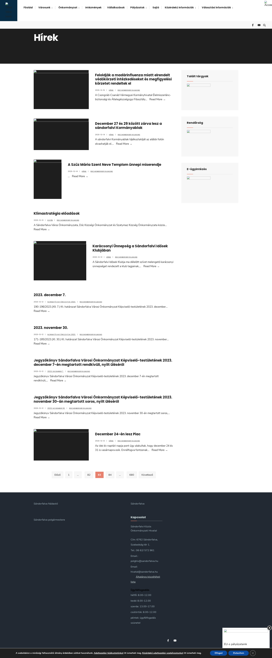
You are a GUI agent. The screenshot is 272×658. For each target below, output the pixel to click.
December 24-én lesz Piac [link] (118, 434)
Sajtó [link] (156, 7)
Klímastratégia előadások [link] (57, 213)
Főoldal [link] (28, 7)
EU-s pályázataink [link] (235, 644)
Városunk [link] (44, 7)
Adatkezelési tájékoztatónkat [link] (108, 653)
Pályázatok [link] (137, 7)
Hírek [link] (111, 90)
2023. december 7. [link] (50, 295)
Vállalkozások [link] (116, 7)
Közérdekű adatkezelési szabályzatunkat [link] (162, 653)
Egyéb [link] (50, 220)
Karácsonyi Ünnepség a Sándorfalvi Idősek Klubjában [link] (130, 248)
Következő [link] (147, 475)
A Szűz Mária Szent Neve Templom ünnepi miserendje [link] (114, 164)
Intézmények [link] (93, 7)
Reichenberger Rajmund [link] (129, 90)
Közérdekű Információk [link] (179, 7)
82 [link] (89, 475)
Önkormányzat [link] (67, 7)
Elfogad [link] (218, 653)
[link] (268, 4)
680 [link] (131, 475)
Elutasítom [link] (238, 653)
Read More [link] (157, 99)
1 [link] (69, 475)
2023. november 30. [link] (51, 327)
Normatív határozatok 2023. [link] (61, 302)
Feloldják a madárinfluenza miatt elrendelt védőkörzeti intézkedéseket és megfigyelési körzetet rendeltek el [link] (133, 79)
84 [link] (110, 475)
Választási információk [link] (216, 7)
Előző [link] (57, 475)
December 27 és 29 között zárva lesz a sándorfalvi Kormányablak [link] (128, 125)
